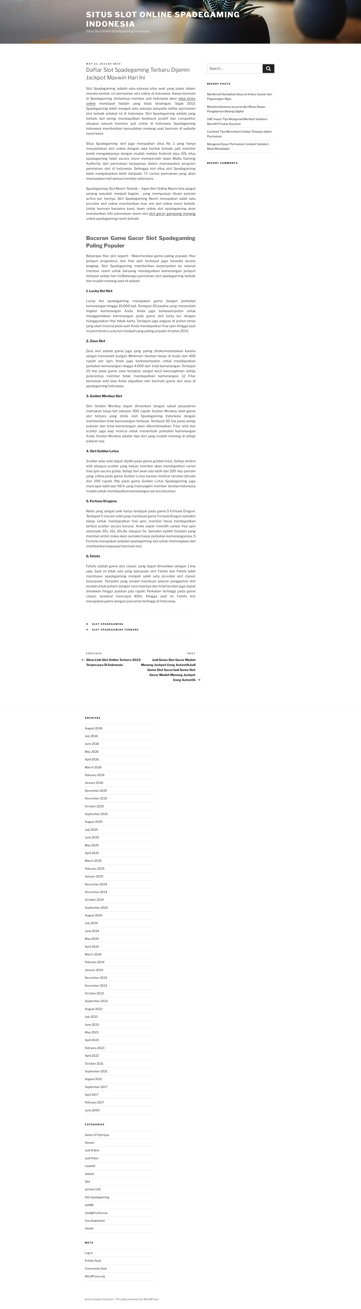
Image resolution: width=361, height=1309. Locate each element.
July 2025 (91, 829)
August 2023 (93, 1009)
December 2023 (96, 977)
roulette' (90, 1166)
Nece (117, 63)
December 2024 (96, 884)
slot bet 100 (93, 1189)
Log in (89, 1253)
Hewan (89, 1142)
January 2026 (94, 782)
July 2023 (91, 1016)
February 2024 (94, 962)
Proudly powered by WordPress (137, 1299)
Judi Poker (92, 1158)
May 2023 (92, 1032)
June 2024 (92, 931)
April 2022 (92, 1055)
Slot (87, 1181)
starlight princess (96, 1213)
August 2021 (93, 1079)
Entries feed (93, 1260)
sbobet (89, 1174)
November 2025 (96, 798)
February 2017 (94, 1102)
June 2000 (92, 1110)
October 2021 (94, 1063)
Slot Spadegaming (108, 624)
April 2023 (92, 1040)
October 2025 (94, 806)
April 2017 (91, 1094)
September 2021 (96, 1071)
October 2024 (94, 899)
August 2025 (93, 821)
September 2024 (96, 907)
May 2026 (92, 751)
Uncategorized (94, 1220)
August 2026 (93, 728)
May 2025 (92, 845)
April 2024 (92, 946)
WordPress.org (95, 1276)
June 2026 (92, 743)
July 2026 (91, 736)
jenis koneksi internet (99, 1299)
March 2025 (93, 860)
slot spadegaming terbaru (115, 629)
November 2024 (96, 892)
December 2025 (96, 790)
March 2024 (93, 954)
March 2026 (93, 767)
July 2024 (91, 923)
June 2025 (92, 837)
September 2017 (96, 1087)
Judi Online (92, 1150)
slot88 (89, 1205)
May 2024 (92, 938)
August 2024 (93, 915)
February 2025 (94, 868)
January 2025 (94, 876)
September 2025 (96, 814)
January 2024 (94, 970)
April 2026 (92, 759)
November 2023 (96, 985)
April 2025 (92, 853)
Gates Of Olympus (97, 1135)
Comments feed (96, 1268)
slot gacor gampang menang (172, 214)
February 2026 (94, 775)
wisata (89, 1228)
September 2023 (96, 1001)
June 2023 (92, 1024)
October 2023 (94, 993)
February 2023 (94, 1048)
